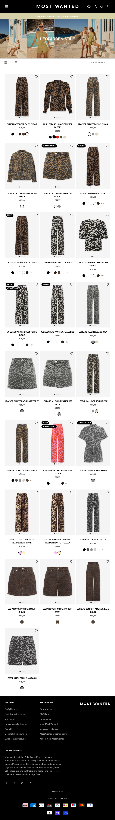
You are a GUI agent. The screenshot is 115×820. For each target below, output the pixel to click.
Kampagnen (46, 719)
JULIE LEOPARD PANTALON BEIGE (57, 263)
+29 (102, 203)
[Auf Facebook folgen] (6, 782)
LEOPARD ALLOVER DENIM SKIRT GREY (22, 401)
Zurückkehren (11, 709)
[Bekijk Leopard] (27, 134)
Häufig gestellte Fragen (16, 724)
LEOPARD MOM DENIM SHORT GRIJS (22, 678)
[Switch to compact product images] (16, 63)
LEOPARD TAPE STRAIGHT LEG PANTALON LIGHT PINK (22, 541)
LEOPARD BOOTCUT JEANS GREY (93, 540)
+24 (102, 276)
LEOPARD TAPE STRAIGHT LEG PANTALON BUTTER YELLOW (57, 541)
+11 (31, 480)
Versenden (10, 719)
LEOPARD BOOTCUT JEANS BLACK (22, 470)
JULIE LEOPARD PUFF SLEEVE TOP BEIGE (93, 264)
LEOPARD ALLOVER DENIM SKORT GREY (57, 402)
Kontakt (8, 729)
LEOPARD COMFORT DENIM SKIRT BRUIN (22, 610)
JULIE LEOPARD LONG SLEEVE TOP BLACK (57, 125)
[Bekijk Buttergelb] (23, 552)
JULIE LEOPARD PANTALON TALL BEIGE (57, 332)
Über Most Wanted (49, 724)
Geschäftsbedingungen (16, 734)
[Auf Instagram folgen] (14, 782)
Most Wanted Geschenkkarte (53, 734)
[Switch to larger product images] (5, 63)
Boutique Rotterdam (49, 729)
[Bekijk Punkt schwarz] (16, 134)
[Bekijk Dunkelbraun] (98, 203)
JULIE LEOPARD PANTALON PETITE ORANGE (57, 472)
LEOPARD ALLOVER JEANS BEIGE (93, 401)
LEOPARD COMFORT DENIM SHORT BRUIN (57, 610)
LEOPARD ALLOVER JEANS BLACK (93, 124)
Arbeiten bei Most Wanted (52, 739)
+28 (31, 273)
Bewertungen (46, 709)
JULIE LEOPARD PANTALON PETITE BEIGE (22, 333)
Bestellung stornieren (15, 714)
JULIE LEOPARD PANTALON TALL (93, 193)
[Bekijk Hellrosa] (20, 552)
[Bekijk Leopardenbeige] (94, 275)
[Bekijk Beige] (64, 137)
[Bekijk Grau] (93, 134)
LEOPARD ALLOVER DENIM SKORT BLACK (57, 195)
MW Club (44, 714)
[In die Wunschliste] (36, 76)
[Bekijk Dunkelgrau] (16, 480)
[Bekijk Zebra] (91, 203)
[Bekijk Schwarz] (12, 134)
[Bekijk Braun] (23, 134)
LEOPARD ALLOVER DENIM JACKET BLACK (22, 195)
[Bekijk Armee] (61, 137)
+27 (31, 134)
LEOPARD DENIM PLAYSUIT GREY (93, 470)
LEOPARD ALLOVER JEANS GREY (93, 332)
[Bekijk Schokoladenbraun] (20, 134)
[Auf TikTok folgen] (29, 782)
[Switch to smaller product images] (11, 63)
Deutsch (56, 792)
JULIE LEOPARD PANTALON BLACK (22, 124)
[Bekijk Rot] (57, 137)
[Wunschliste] (88, 6)
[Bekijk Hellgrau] (23, 480)
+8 (102, 550)
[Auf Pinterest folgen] (21, 782)
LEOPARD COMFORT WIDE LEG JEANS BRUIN (93, 610)
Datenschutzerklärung (15, 739)
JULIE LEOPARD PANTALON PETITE (22, 263)
